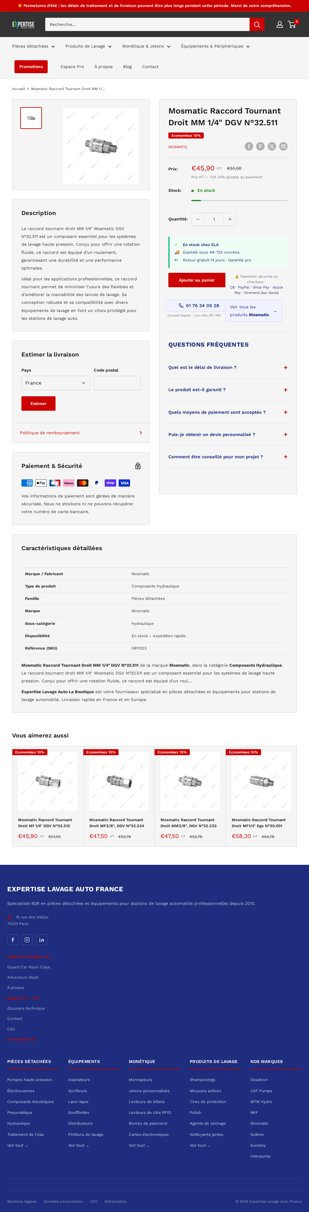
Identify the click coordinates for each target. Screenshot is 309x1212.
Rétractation (116, 1201)
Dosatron (259, 1079)
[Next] (297, 796)
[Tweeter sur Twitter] (272, 146)
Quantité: (178, 219)
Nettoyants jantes (206, 1134)
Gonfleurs (77, 1091)
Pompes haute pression (29, 1079)
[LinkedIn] (41, 939)
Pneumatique (19, 1112)
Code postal (106, 370)
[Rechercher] (257, 24)
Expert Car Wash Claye (28, 967)
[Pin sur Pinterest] (260, 146)
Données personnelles (63, 1201)
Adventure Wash (23, 977)
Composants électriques (30, 1101)
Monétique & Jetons (143, 46)
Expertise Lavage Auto (29, 956)
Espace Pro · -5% (23, 998)
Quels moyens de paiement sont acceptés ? (217, 412)
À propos (103, 66)
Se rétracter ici (21, 1039)
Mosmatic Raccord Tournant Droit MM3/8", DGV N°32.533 (189, 823)
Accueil (18, 89)
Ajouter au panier (197, 280)
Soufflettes (78, 1112)
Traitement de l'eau (25, 1134)
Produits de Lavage (85, 46)
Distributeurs (80, 1123)
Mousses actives (205, 1091)
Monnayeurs (140, 1079)
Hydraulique (18, 1123)
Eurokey (258, 1145)
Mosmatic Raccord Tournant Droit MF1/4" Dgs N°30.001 (259, 823)
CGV (11, 1029)
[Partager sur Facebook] (249, 146)
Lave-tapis (78, 1101)
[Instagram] (27, 939)
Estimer (38, 403)
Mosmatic (177, 147)
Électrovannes (20, 1091)
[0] (292, 24)
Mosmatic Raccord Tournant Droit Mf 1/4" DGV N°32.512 (45, 823)
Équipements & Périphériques (212, 46)
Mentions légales (22, 1201)
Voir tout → (17, 1145)
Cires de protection (208, 1101)
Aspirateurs (79, 1079)
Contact (150, 66)
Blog (127, 66)
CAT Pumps (261, 1091)
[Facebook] (12, 939)
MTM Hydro (261, 1101)
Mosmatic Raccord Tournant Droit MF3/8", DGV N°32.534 (116, 823)
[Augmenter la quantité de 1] (230, 219)
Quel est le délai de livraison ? (202, 367)
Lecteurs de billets (147, 1101)
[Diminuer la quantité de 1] (198, 219)
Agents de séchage (208, 1123)
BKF (254, 1112)
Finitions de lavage (86, 1134)
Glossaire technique (26, 1008)
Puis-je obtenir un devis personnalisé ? (211, 434)
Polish (195, 1112)
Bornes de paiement (148, 1123)
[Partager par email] (283, 146)
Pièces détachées (30, 46)
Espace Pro (72, 66)
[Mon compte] (280, 24)
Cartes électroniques (149, 1134)
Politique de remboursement (50, 432)
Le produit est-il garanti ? (197, 389)
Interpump (260, 1156)
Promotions (31, 66)
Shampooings (202, 1079)
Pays (26, 370)
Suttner (257, 1134)
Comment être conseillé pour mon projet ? (215, 457)
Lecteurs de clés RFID (150, 1112)
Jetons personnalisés (149, 1091)
